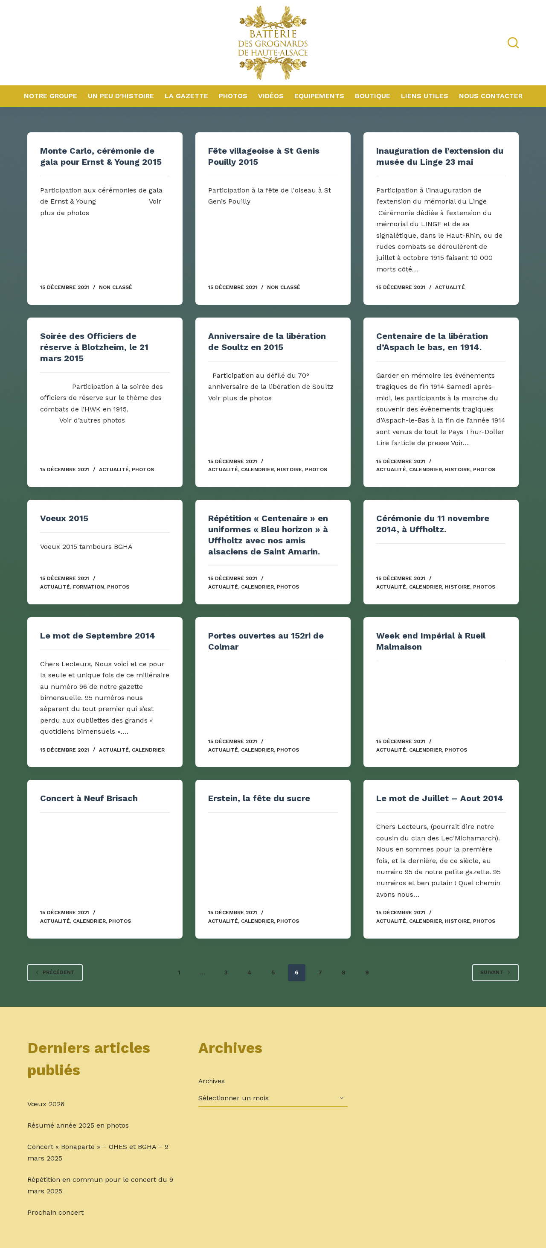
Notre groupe (50, 96)
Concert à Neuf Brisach (89, 798)
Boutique (372, 96)
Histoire (289, 469)
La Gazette (186, 96)
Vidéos (271, 96)
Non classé (115, 287)
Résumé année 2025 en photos (78, 1125)
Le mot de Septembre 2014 (97, 635)
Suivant (491, 972)
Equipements (319, 96)
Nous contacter (491, 96)
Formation (88, 587)
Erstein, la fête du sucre (259, 798)
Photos (233, 96)
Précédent (59, 972)
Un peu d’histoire (121, 96)
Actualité (450, 287)
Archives (211, 1081)
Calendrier (257, 469)
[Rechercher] (513, 42)
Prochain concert (55, 1212)
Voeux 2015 (64, 518)
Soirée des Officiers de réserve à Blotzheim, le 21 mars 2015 (94, 347)
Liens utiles (424, 96)
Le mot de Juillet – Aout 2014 (439, 798)
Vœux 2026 (45, 1104)
